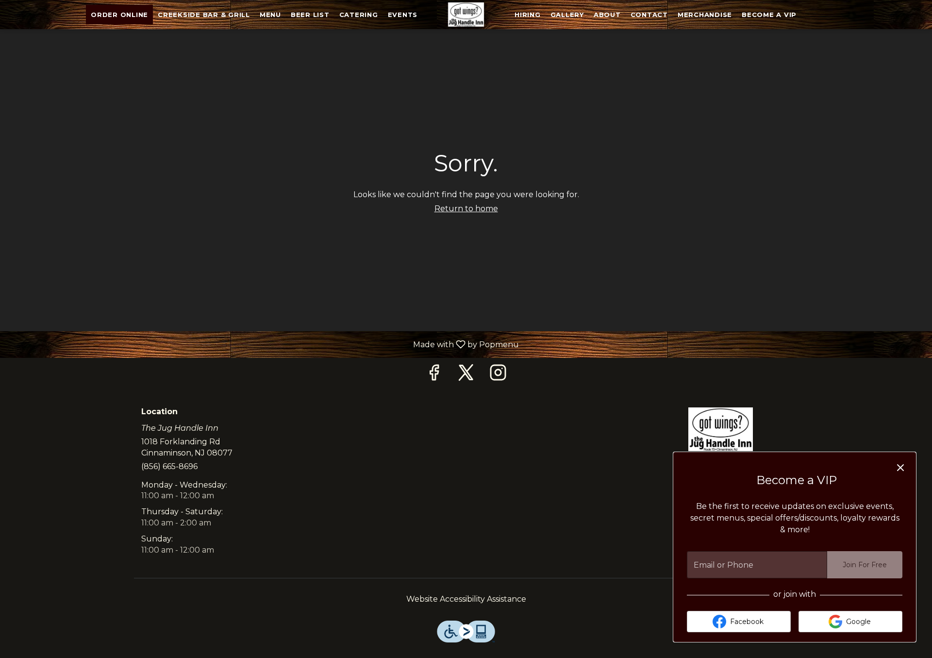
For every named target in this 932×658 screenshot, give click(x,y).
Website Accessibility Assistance (466, 599)
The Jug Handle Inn (721, 429)
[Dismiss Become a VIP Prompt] (900, 467)
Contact (649, 14)
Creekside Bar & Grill (204, 14)
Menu (270, 14)
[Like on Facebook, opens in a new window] (434, 375)
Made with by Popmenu (263, 344)
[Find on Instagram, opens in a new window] (498, 375)
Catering (358, 14)
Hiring (528, 14)
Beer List (310, 14)
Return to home (466, 208)
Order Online (119, 14)
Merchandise (705, 14)
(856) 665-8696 (169, 466)
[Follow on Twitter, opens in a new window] (466, 375)
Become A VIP (769, 14)
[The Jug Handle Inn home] (466, 14)
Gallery (567, 14)
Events (403, 14)
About (607, 14)
